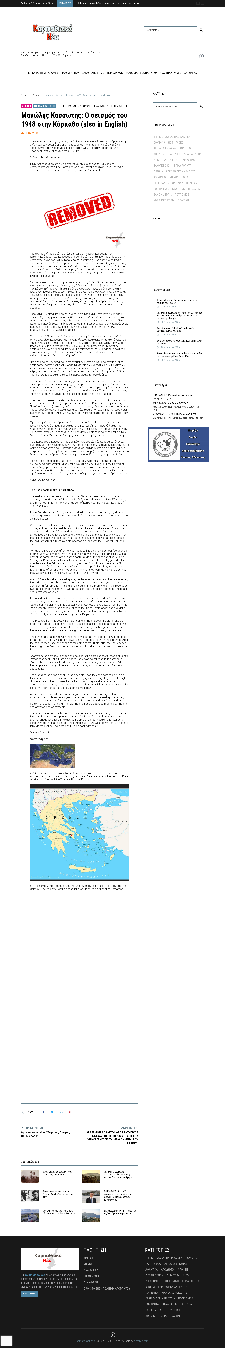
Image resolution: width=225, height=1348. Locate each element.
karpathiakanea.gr (86, 1341)
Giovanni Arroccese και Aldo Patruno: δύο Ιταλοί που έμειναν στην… (58, 1194)
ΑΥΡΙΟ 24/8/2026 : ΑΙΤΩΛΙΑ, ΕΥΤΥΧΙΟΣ (170, 403)
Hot (170, 142)
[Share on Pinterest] (70, 1112)
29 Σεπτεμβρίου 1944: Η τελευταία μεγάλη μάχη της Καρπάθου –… (120, 1212)
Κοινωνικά (160, 177)
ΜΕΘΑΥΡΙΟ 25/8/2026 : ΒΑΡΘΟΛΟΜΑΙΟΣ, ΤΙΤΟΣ (174, 414)
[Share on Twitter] (52, 1112)
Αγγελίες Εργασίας (165, 148)
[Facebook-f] (201, 56)
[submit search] (201, 30)
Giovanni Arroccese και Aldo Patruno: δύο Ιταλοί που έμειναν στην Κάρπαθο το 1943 (179, 355)
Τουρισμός (182, 194)
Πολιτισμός (193, 183)
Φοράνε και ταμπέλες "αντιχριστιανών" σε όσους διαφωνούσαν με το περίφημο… (118, 1174)
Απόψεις (37, 95)
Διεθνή (174, 160)
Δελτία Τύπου (193, 154)
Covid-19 (159, 142)
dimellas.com (141, 1341)
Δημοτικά (160, 160)
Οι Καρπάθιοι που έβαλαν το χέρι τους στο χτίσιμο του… (58, 1173)
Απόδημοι (160, 154)
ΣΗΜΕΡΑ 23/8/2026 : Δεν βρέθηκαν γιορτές (173, 395)
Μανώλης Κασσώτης (45, 106)
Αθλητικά (185, 148)
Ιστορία (158, 171)
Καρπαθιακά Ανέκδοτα (180, 171)
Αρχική (24, 95)
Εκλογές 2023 (162, 165)
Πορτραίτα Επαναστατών (169, 188)
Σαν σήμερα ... (163, 194)
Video (179, 142)
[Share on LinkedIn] (61, 1112)
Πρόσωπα (194, 188)
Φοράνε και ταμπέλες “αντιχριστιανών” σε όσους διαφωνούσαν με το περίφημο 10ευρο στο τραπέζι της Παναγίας (180, 315)
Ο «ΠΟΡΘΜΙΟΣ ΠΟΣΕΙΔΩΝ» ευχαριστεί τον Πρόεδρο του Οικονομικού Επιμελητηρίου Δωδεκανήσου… (117, 1195)
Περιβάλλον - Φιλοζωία (168, 183)
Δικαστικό (188, 160)
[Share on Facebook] (43, 1112)
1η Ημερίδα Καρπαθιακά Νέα (172, 136)
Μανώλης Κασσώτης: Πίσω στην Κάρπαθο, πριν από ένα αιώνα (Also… (59, 1212)
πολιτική (183, 200)
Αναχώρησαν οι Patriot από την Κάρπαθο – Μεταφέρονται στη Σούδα (176, 329)
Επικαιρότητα (182, 165)
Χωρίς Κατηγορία (164, 200)
